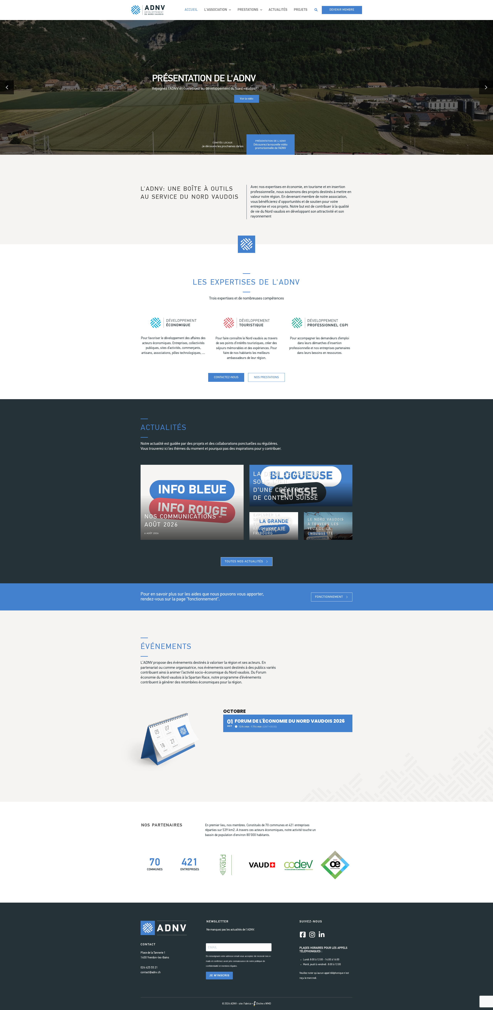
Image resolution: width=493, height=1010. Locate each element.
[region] (246, 87)
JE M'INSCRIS (219, 975)
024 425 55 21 (149, 967)
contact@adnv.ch (151, 972)
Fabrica (247, 1003)
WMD (268, 1003)
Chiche (259, 1003)
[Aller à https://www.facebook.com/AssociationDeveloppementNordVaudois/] (302, 935)
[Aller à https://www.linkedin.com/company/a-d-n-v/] (321, 935)
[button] (229, 10)
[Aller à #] (173, 338)
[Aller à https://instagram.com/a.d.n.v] (312, 935)
